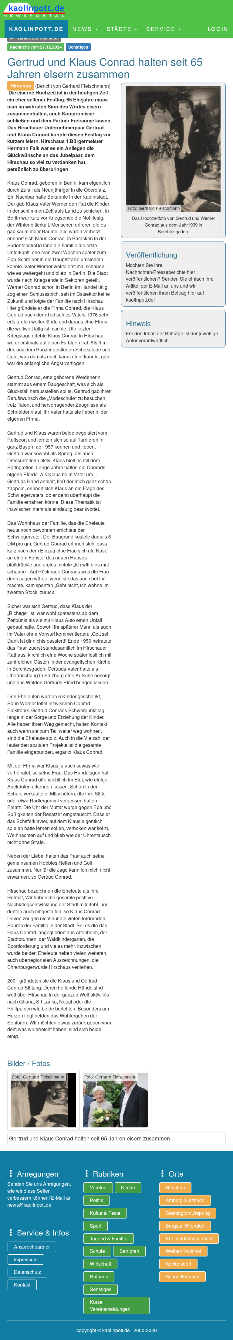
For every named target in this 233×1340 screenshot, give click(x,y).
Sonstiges (100, 1289)
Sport (95, 1225)
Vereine (98, 1187)
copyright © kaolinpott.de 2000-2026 (116, 1330)
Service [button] (162, 28)
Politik (96, 1200)
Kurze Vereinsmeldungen (110, 1305)
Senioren (129, 1250)
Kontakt (22, 1284)
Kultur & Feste (105, 1212)
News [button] (83, 28)
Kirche (128, 1187)
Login (218, 28)
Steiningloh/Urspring (188, 1212)
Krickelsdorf (178, 1263)
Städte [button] (120, 28)
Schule (97, 1250)
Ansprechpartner (32, 1246)
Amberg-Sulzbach (185, 1200)
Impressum (26, 1259)
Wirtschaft (100, 1263)
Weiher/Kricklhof (183, 1250)
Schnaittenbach (182, 1276)
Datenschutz (27, 1271)
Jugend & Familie (108, 1238)
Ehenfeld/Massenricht (189, 1238)
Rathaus (99, 1276)
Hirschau (175, 1187)
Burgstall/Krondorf (185, 1225)
